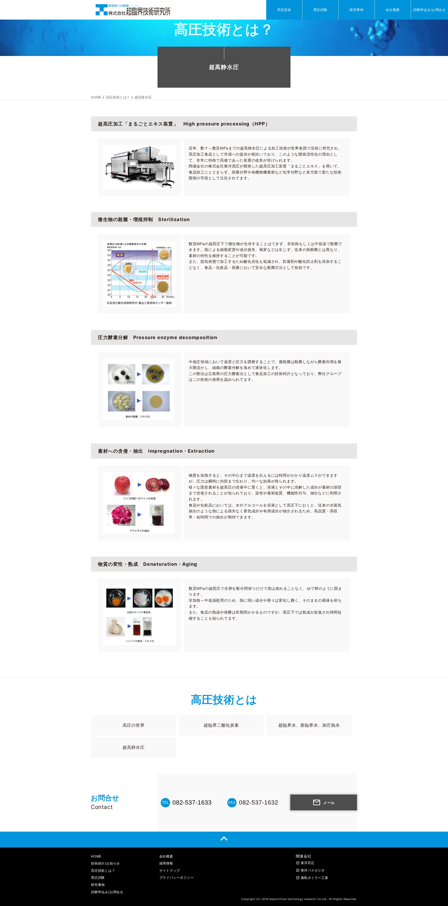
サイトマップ (169, 870)
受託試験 (320, 10)
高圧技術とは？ (103, 870)
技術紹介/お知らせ (105, 863)
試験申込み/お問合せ (429, 10)
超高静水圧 (133, 747)
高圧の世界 (133, 725)
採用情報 (166, 863)
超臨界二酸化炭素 (221, 725)
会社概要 (392, 10)
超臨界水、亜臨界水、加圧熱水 (309, 725)
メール (323, 802)
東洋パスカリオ (310, 870)
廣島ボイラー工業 (312, 878)
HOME (96, 856)
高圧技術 (284, 10)
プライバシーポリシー (176, 877)
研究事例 (356, 10)
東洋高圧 (305, 863)
